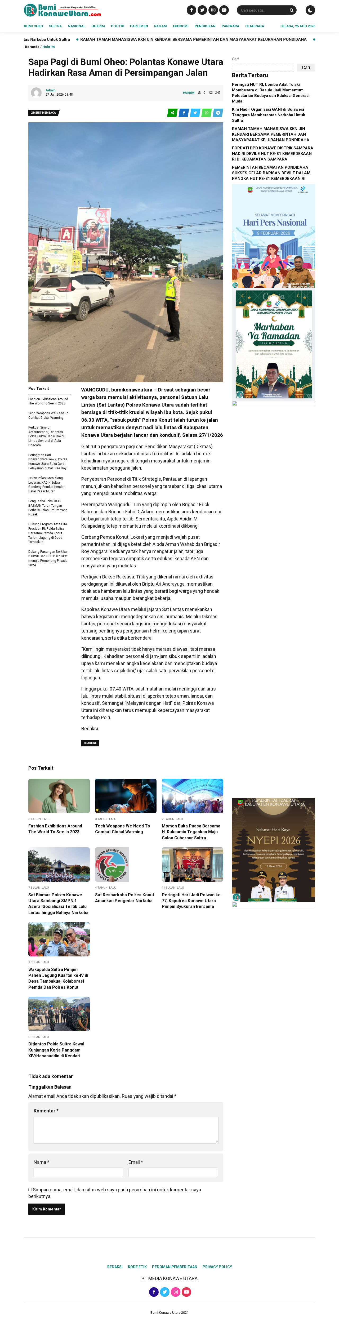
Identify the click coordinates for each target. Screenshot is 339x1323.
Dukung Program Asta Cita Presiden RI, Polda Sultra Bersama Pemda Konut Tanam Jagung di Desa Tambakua (47, 533)
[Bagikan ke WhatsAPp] (207, 113)
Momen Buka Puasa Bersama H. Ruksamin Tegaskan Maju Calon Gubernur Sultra (191, 831)
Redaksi (115, 1267)
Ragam (160, 26)
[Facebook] (190, 10)
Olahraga (254, 26)
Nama (41, 1162)
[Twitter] (201, 10)
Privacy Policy (217, 1267)
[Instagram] (212, 10)
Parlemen (139, 26)
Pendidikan (205, 26)
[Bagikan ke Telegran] (218, 113)
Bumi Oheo (33, 26)
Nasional (76, 26)
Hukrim (98, 26)
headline (90, 743)
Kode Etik (137, 1267)
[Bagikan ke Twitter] (195, 113)
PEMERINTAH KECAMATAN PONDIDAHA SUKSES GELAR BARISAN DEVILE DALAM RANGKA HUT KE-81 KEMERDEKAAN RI (271, 173)
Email (135, 1162)
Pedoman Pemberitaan (174, 1267)
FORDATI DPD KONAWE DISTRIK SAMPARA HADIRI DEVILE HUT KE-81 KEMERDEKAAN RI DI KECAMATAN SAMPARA (272, 154)
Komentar (46, 1110)
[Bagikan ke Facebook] (184, 113)
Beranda (32, 47)
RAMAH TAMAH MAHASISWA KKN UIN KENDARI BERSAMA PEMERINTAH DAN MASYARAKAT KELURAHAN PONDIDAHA (129, 39)
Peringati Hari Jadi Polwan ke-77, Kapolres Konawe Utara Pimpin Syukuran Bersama (192, 900)
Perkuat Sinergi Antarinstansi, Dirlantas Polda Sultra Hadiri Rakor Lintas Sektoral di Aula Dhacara (46, 436)
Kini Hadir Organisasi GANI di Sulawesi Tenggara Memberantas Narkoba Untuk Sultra (268, 115)
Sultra (55, 26)
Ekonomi (181, 26)
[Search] (292, 10)
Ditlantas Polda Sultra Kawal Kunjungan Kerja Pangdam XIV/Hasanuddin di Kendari (56, 1049)
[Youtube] (223, 10)
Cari (235, 59)
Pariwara (230, 26)
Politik (117, 26)
